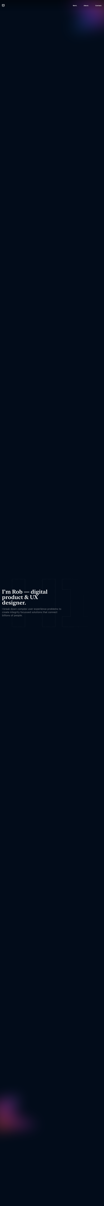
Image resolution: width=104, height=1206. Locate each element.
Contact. (98, 5)
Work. (75, 5)
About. (86, 5)
